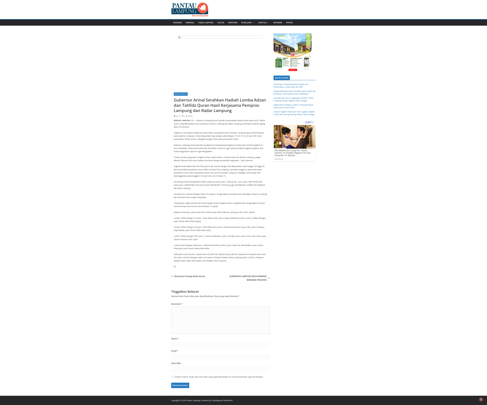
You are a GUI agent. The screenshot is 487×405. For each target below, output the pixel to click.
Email (174, 351)
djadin (190, 116)
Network (277, 22)
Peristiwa (232, 22)
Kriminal (190, 22)
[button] (253, 22)
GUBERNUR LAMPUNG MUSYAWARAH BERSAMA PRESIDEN (248, 278)
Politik (220, 22)
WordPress (228, 400)
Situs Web (176, 363)
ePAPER (289, 22)
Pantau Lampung (193, 400)
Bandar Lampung (181, 94)
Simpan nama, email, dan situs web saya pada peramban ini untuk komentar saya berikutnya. (219, 376)
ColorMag (215, 400)
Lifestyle (262, 22)
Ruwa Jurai (246, 22)
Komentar (176, 304)
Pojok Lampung (205, 22)
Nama (175, 338)
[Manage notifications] (481, 399)
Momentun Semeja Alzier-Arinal (189, 276)
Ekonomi (177, 22)
